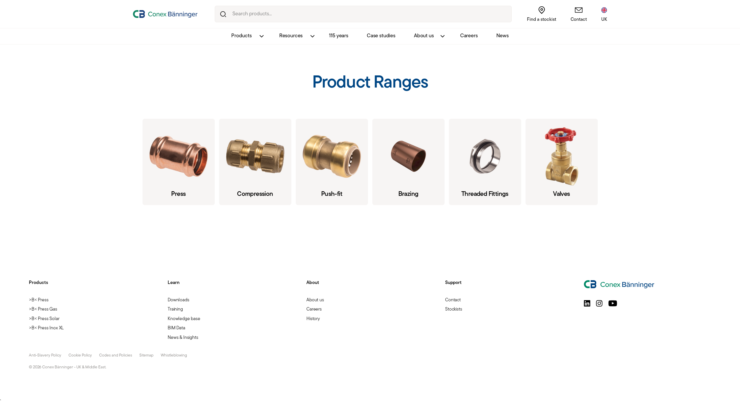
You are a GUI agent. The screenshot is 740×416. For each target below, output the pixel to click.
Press (179, 162)
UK (604, 19)
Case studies (381, 36)
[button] (587, 303)
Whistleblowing (174, 355)
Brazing (408, 162)
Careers (469, 36)
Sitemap (146, 355)
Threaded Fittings (485, 162)
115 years (338, 36)
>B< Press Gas (43, 309)
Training (175, 309)
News (502, 36)
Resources (291, 36)
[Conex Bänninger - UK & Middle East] (165, 14)
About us (424, 36)
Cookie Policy (80, 355)
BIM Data (176, 328)
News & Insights (183, 337)
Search (223, 14)
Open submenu (261, 36)
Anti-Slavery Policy (45, 355)
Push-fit (332, 162)
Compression (255, 162)
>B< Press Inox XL (46, 328)
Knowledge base (184, 319)
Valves (562, 162)
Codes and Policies (115, 355)
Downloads (178, 300)
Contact (579, 19)
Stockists (453, 309)
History (313, 319)
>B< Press (39, 300)
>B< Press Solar (44, 319)
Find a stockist (541, 19)
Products (241, 36)
